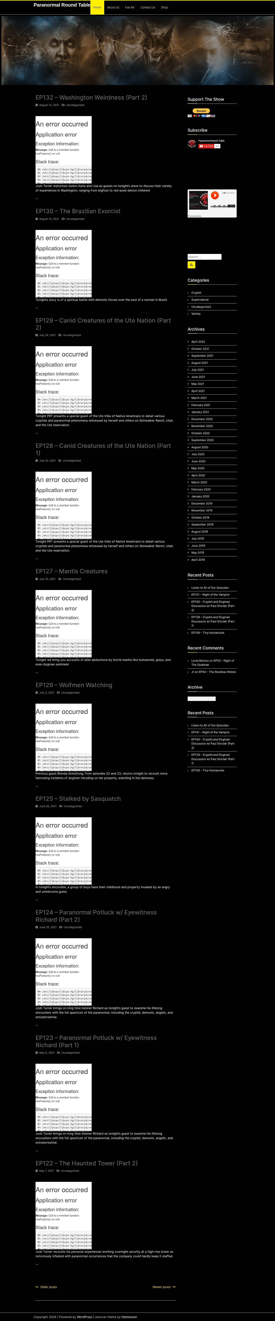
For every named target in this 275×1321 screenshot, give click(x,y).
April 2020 (198, 475)
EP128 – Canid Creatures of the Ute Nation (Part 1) (103, 449)
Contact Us (147, 7)
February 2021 (200, 405)
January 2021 (200, 412)
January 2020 (200, 496)
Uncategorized (75, 105)
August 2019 (199, 531)
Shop (164, 7)
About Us (113, 7)
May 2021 (197, 384)
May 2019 (197, 552)
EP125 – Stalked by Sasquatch (78, 798)
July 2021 (197, 370)
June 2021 (198, 377)
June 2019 (198, 545)
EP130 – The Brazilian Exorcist (78, 211)
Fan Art (130, 7)
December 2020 (202, 419)
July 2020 (197, 454)
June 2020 (198, 461)
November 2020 (202, 426)
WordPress (84, 1317)
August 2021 (199, 363)
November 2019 (201, 510)
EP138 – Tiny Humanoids (207, 632)
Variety (196, 313)
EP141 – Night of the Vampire (210, 594)
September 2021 (202, 355)
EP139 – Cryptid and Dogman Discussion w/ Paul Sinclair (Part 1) (212, 621)
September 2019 (202, 524)
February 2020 (201, 489)
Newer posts (162, 1287)
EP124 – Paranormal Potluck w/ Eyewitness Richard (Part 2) (96, 916)
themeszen (129, 1317)
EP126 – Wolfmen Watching (74, 685)
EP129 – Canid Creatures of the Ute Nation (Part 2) (103, 324)
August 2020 (199, 447)
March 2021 (199, 398)
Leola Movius (200, 660)
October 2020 (200, 433)
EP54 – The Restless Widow (217, 672)
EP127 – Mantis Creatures (72, 571)
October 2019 (200, 517)
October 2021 (200, 349)
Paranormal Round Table (62, 5)
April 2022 (198, 341)
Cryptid (196, 292)
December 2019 (201, 503)
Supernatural (200, 299)
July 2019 (197, 538)
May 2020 (197, 468)
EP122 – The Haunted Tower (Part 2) (87, 1163)
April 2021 (198, 391)
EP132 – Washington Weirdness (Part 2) (91, 97)
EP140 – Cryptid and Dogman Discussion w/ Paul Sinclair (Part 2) (212, 606)
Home (97, 7)
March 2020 (199, 482)
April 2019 (198, 559)
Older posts (48, 1287)
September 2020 (202, 440)
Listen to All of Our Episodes (210, 587)
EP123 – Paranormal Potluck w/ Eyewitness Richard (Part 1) (96, 1041)
